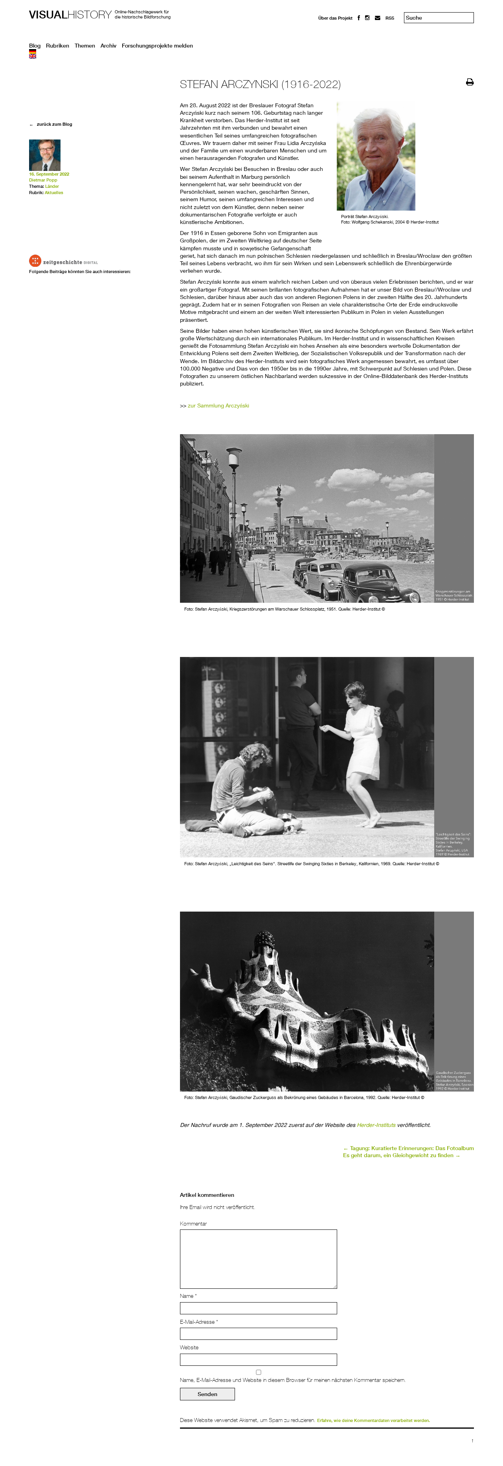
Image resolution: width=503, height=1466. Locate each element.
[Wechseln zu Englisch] (251, 56)
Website (189, 1347)
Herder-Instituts (376, 1124)
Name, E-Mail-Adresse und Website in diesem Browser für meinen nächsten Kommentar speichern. (293, 1380)
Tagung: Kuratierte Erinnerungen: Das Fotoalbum (408, 1148)
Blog (34, 45)
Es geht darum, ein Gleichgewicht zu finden (402, 1155)
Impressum (329, 32)
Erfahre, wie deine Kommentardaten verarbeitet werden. (373, 1420)
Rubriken (57, 45)
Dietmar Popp (43, 180)
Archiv (108, 45)
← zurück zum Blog (50, 124)
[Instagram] (367, 17)
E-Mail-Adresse (199, 1322)
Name (188, 1296)
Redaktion (329, 24)
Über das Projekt (335, 17)
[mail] (377, 17)
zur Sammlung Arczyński (218, 405)
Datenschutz (331, 39)
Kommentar (193, 1223)
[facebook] (359, 17)
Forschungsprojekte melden (157, 45)
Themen (85, 45)
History (70, 14)
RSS (390, 17)
